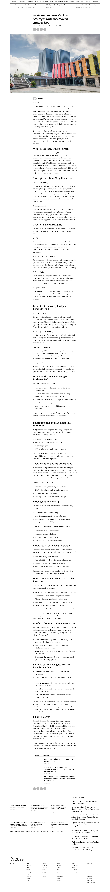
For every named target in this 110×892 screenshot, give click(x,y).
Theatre (28, 878)
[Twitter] (37, 29)
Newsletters (89, 878)
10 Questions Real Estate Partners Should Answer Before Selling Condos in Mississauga (57, 5)
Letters (44, 869)
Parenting (59, 880)
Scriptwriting (29, 872)
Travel (58, 878)
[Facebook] (34, 29)
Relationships (60, 876)
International (89, 876)
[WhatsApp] (44, 29)
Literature (28, 876)
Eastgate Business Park (59, 121)
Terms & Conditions (91, 882)
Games (58, 867)
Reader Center (75, 865)
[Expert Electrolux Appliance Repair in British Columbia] (12, 6)
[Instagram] (87, 868)
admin (41, 98)
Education (59, 865)
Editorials (45, 867)
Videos (44, 876)
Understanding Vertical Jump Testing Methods (85, 843)
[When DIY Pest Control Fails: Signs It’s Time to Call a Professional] (39, 817)
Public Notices (46, 872)
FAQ (43, 874)
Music (27, 867)
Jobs (58, 874)
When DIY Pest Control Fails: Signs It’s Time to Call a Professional (38, 824)
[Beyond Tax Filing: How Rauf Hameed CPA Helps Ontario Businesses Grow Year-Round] (19, 817)
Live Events (74, 869)
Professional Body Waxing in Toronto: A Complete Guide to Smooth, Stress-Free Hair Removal (87, 5)
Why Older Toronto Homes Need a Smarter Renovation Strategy (84, 849)
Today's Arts (29, 865)
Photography (75, 872)
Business (35, 25)
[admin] (35, 98)
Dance (27, 871)
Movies (28, 869)
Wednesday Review (47, 871)
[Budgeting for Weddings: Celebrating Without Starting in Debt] (60, 817)
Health (58, 872)
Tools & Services (90, 880)
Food (58, 871)
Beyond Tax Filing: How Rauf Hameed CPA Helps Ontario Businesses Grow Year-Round (18, 824)
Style (58, 869)
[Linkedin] (87, 871)
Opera (27, 880)
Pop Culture (29, 874)
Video (73, 871)
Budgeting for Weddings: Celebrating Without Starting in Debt (59, 824)
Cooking (74, 867)
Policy (88, 884)
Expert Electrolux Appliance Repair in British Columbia (25, 5)
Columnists (45, 865)
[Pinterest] (41, 29)
